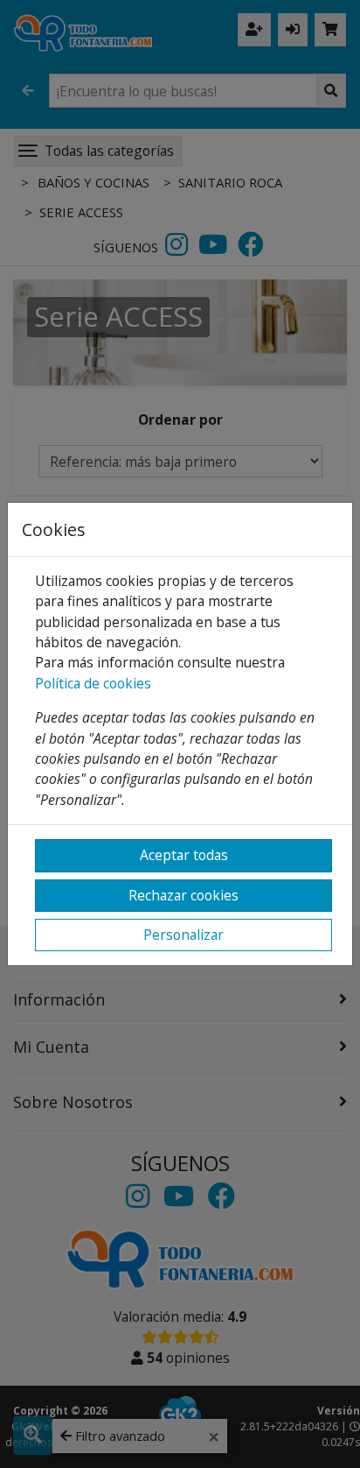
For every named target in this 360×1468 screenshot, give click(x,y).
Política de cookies (93, 683)
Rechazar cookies (183, 895)
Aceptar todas (184, 855)
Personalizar (183, 934)
